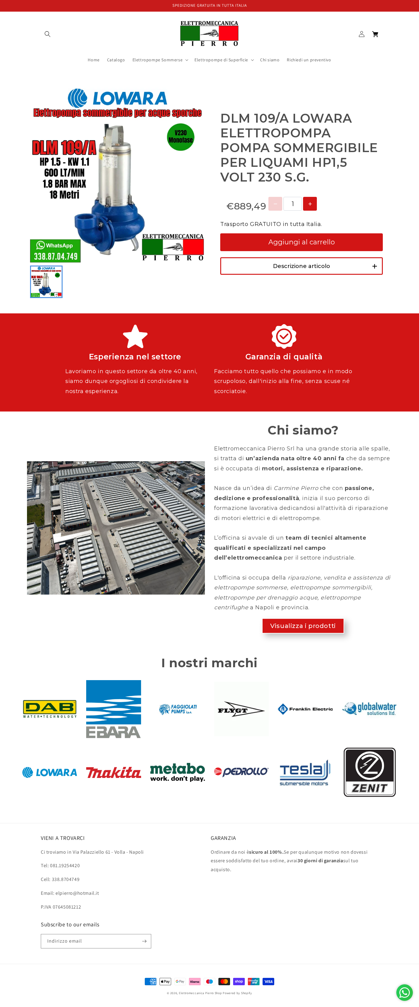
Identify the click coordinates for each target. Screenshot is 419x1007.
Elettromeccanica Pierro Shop (200, 993)
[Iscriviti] (144, 941)
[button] (47, 34)
